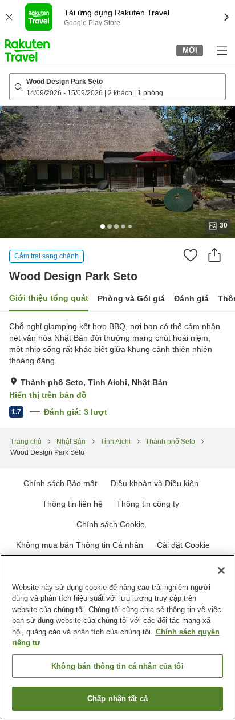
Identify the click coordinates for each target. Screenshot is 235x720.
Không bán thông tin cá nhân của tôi (117, 666)
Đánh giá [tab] (191, 298)
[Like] (190, 255)
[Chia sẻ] (214, 255)
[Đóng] (221, 570)
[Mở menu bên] (221, 50)
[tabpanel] (117, 370)
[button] (27, 50)
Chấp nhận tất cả (117, 698)
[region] (117, 637)
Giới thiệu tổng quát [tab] (48, 297)
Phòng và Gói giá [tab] (131, 298)
